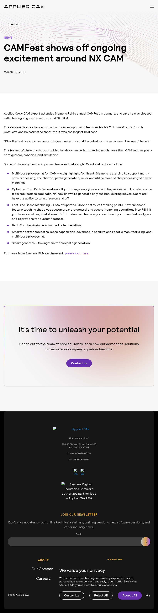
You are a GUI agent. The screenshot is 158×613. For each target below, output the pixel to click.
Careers (43, 578)
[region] (99, 583)
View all (13, 24)
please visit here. (77, 253)
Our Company (43, 568)
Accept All (130, 595)
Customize (71, 595)
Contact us (79, 363)
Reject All (101, 595)
